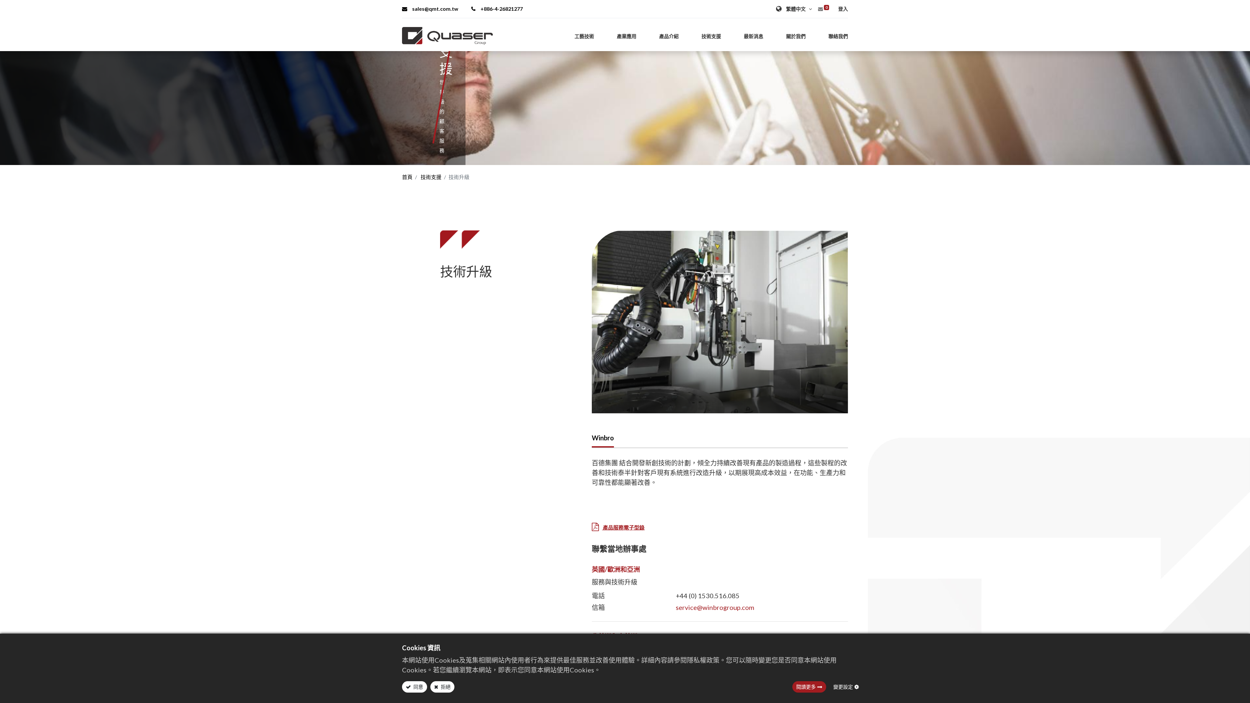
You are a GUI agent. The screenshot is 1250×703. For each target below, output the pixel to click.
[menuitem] (838, 36)
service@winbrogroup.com (715, 607)
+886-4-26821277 (501, 9)
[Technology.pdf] (595, 527)
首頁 (407, 177)
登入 (843, 9)
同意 (417, 687)
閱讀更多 (806, 687)
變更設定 (843, 687)
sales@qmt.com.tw (435, 9)
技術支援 (431, 177)
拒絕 (445, 687)
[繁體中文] (794, 9)
